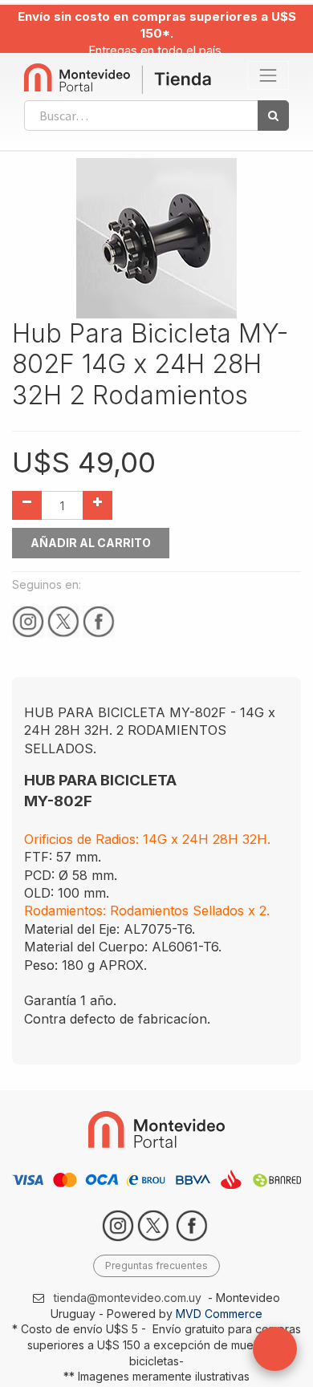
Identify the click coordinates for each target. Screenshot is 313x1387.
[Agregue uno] (97, 505)
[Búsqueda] (273, 115)
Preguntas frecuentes (156, 1265)
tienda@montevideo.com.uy (127, 1297)
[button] (275, 1349)
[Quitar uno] (27, 505)
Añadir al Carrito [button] (90, 543)
